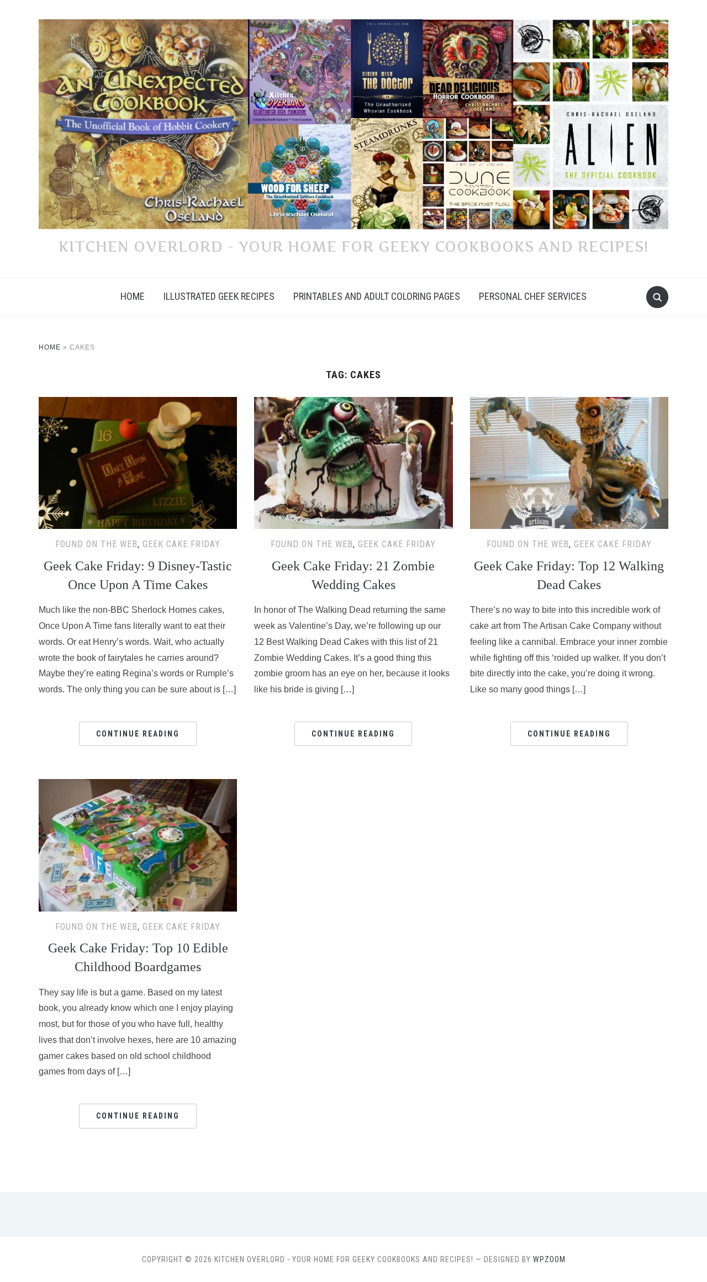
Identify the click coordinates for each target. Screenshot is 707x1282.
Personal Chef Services (533, 296)
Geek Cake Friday (181, 544)
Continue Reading (138, 733)
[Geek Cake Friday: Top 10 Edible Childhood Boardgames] (138, 786)
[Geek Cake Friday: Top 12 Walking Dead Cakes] (569, 404)
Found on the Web (96, 544)
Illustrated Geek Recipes (219, 296)
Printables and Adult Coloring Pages (376, 296)
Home (132, 296)
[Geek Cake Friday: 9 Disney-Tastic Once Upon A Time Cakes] (138, 404)
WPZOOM (549, 1259)
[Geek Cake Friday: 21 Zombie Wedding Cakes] (353, 404)
